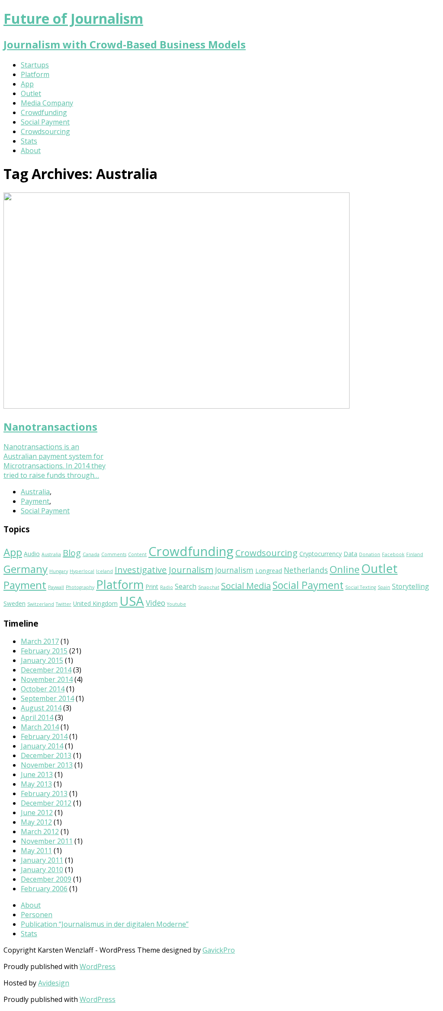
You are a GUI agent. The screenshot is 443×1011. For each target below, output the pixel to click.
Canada (91, 554)
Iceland (104, 571)
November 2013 (47, 765)
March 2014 (40, 727)
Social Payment (45, 122)
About (31, 150)
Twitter (63, 604)
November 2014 (47, 679)
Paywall (56, 587)
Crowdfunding (44, 112)
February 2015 (44, 651)
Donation (369, 554)
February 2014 (44, 736)
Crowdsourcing (45, 131)
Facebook (393, 554)
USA (131, 601)
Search (185, 586)
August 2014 (41, 708)
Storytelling (410, 586)
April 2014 (37, 717)
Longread (268, 570)
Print (151, 586)
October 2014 (42, 689)
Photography (80, 587)
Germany (25, 569)
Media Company (47, 103)
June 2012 (37, 812)
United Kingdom (95, 603)
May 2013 (36, 784)
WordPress (98, 966)
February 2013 (44, 793)
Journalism (234, 570)
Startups (35, 65)
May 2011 (36, 850)
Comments (113, 554)
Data (350, 554)
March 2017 (40, 641)
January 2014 (42, 746)
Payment (35, 501)
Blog (72, 553)
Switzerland (40, 604)
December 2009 (46, 879)
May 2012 (36, 822)
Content (137, 554)
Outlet (31, 93)
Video (155, 603)
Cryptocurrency (320, 554)
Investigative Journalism (164, 570)
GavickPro (218, 950)
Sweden (14, 603)
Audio (32, 554)
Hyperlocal (82, 571)
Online (345, 569)
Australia (35, 491)
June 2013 (37, 774)
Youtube (176, 604)
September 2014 (47, 698)
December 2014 (46, 670)
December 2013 (46, 755)
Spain (384, 587)
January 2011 (42, 860)
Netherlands (306, 570)
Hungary (58, 571)
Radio (166, 587)
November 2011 (47, 841)
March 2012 (40, 831)
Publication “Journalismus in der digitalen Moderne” (105, 924)
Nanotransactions (50, 426)
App (27, 84)
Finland (414, 554)
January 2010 (42, 869)
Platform (35, 74)
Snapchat (208, 587)
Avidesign (53, 983)
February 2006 (44, 888)
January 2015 (42, 660)
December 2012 (46, 803)
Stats (29, 141)
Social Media (246, 586)
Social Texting (360, 587)
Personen (36, 914)
